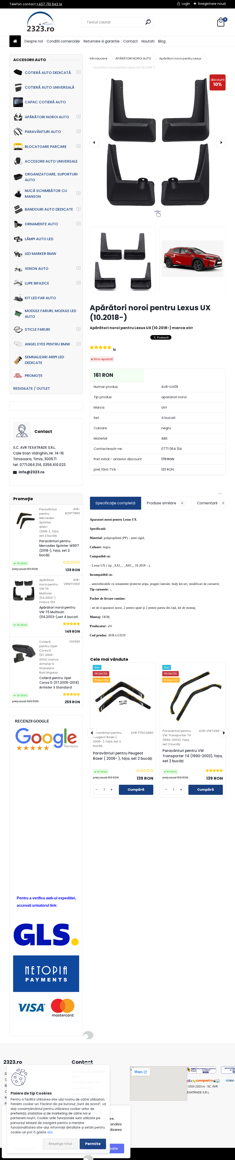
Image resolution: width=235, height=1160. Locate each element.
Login (186, 3)
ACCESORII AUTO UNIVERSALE (51, 161)
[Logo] (41, 22)
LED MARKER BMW (40, 253)
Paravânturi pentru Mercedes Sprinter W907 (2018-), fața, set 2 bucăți (59, 548)
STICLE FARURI (37, 329)
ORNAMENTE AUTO (41, 224)
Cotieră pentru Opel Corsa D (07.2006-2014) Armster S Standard (59, 683)
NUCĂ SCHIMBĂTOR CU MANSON (46, 193)
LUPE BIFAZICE (37, 283)
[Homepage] (15, 41)
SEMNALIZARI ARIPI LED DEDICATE (44, 359)
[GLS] (46, 925)
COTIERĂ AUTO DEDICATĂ (48, 72)
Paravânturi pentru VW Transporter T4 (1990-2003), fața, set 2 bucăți (192, 756)
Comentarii (210, 503)
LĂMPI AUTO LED (39, 239)
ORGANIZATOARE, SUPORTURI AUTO (51, 177)
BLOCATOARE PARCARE (46, 146)
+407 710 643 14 (49, 4)
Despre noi (34, 41)
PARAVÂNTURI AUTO (43, 131)
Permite (93, 1143)
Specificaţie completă (115, 503)
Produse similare (165, 503)
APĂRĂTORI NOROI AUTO (47, 117)
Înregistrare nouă (212, 3)
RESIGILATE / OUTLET (31, 388)
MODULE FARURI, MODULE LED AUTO (50, 313)
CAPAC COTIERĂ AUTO (45, 102)
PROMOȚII (33, 375)
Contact (130, 41)
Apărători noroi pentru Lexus (180, 58)
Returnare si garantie (102, 41)
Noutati (148, 41)
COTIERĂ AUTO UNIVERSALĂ (49, 87)
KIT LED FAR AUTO (40, 298)
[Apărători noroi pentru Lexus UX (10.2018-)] (158, 142)
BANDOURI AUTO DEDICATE (49, 209)
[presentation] (94, 142)
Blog (161, 41)
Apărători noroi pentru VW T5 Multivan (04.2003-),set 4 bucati (58, 612)
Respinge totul (60, 1144)
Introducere (98, 58)
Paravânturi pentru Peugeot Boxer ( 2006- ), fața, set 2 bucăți (122, 756)
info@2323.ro (32, 472)
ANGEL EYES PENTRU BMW (47, 344)
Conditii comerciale (63, 41)
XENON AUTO (36, 268)
